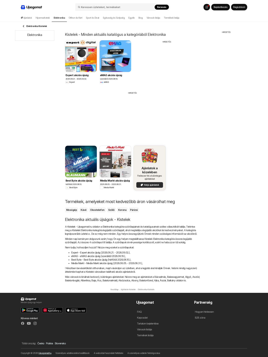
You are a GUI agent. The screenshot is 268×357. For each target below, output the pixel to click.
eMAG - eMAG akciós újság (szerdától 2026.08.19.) (98, 256)
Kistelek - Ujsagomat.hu (79, 226)
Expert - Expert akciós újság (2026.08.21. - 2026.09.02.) (100, 252)
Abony (134, 280)
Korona (122, 209)
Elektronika (108, 226)
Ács (99, 280)
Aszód (195, 276)
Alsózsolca (124, 280)
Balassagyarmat (175, 276)
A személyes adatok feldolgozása (143, 353)
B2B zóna (200, 317)
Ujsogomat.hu (44, 353)
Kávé (83, 209)
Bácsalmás (160, 276)
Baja (93, 280)
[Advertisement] (167, 65)
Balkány (171, 280)
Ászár (163, 280)
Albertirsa (85, 280)
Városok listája (153, 17)
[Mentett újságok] (206, 7)
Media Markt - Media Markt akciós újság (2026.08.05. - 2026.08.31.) (106, 263)
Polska (49, 343)
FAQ (139, 311)
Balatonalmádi (110, 280)
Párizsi (134, 209)
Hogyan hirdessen (204, 311)
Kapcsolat (142, 317)
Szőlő (111, 209)
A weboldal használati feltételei (108, 353)
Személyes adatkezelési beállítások (73, 353)
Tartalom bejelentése (148, 323)
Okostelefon (97, 209)
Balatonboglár (72, 280)
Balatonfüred (146, 280)
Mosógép (71, 209)
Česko (40, 343)
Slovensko (60, 343)
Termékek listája (171, 17)
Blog (140, 17)
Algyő (188, 276)
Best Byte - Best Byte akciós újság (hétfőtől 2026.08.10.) (101, 259)
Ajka (156, 280)
